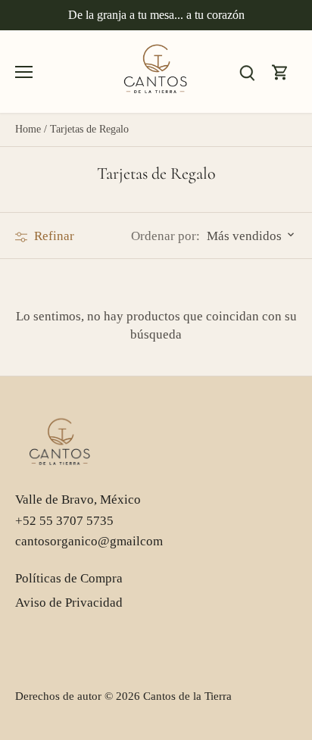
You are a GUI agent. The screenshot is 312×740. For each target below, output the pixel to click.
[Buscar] (247, 71)
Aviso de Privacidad (69, 602)
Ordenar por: (165, 235)
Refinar (52, 236)
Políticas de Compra (69, 578)
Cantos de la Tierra (187, 695)
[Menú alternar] (24, 72)
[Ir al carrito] (280, 71)
